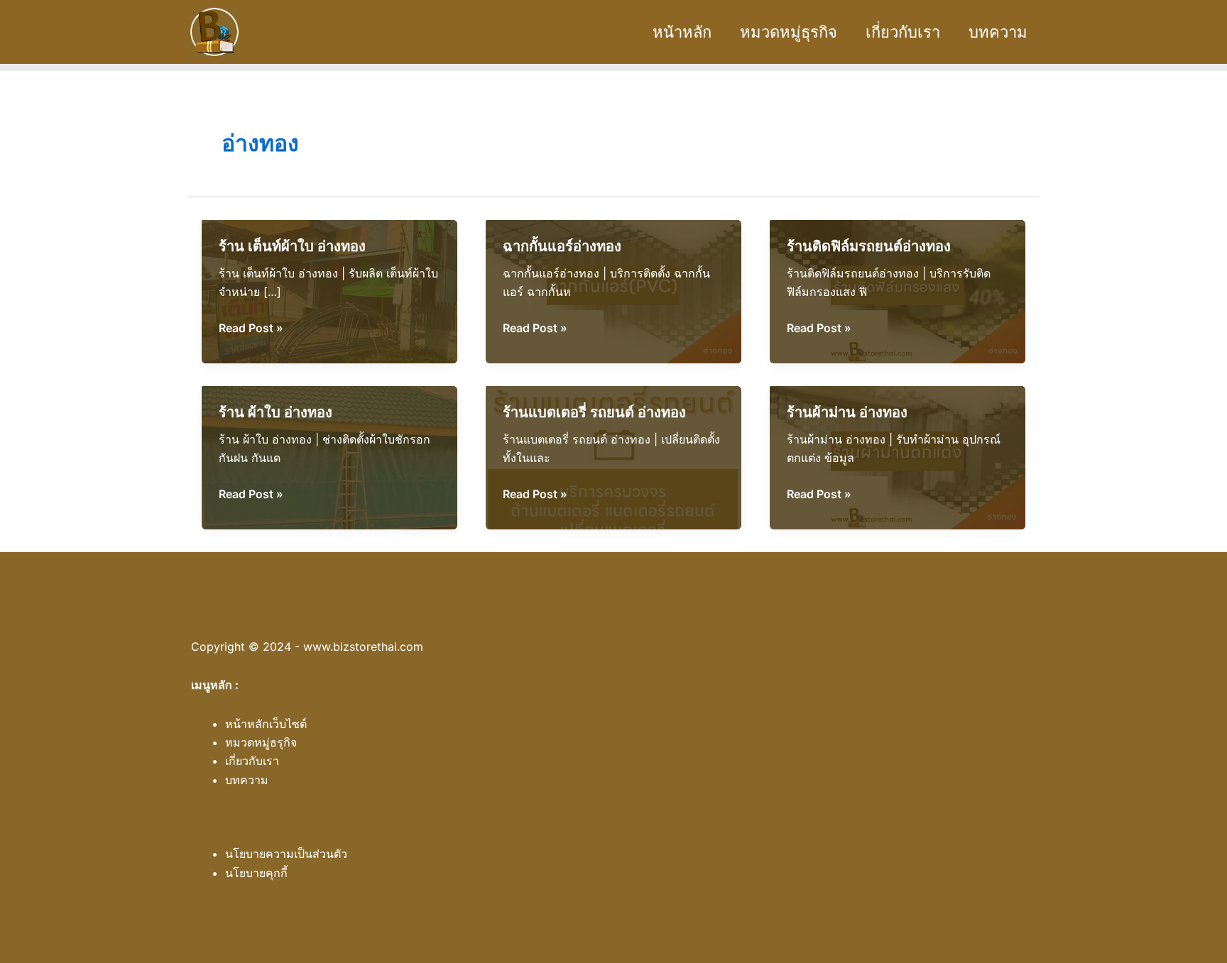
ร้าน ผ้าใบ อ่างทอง (275, 412)
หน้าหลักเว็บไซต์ (266, 724)
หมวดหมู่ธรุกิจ (261, 742)
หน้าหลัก (682, 32)
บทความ (998, 32)
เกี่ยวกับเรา (903, 32)
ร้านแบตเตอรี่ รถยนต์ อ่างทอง (594, 412)
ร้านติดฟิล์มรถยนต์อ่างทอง (869, 246)
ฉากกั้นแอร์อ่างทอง (562, 246)
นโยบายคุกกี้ (256, 873)
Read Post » (251, 328)
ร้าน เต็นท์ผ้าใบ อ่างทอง (292, 246)
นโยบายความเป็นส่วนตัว (286, 854)
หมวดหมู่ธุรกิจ (788, 32)
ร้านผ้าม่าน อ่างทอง (847, 412)
